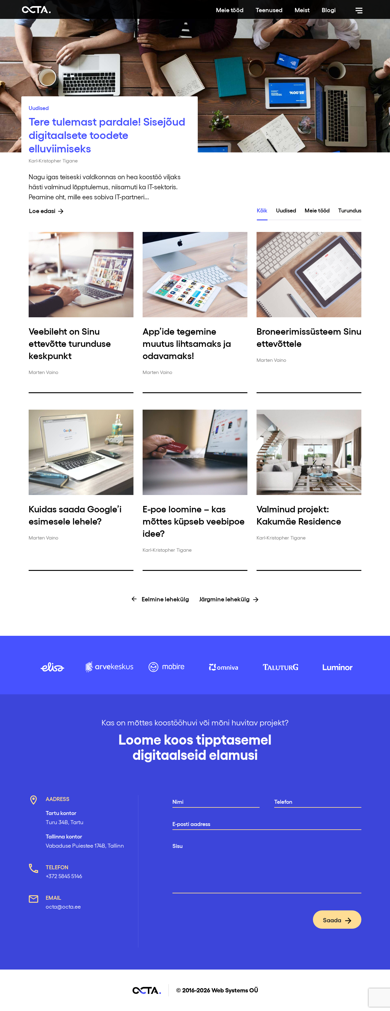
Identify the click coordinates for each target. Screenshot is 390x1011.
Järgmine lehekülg (225, 598)
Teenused (269, 9)
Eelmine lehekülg (164, 598)
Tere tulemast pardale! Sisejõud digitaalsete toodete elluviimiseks (107, 134)
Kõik (262, 210)
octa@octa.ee (63, 906)
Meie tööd (229, 9)
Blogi (329, 9)
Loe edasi (42, 210)
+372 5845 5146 (64, 876)
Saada (332, 919)
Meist (302, 9)
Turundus (349, 210)
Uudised (39, 107)
